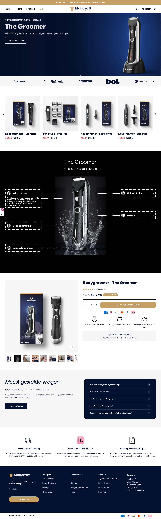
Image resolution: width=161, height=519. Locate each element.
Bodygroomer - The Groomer (110, 282)
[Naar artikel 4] (35, 359)
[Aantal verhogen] (96, 305)
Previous (44, 81)
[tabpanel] (80, 44)
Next (153, 81)
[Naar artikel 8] (70, 359)
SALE (41, 9)
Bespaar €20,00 (110, 295)
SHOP (7, 9)
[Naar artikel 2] (17, 359)
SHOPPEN (13, 41)
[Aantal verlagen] (86, 305)
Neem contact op (16, 406)
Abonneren (24, 499)
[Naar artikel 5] (43, 359)
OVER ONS (30, 9)
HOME (19, 9)
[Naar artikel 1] (8, 359)
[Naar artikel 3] (26, 359)
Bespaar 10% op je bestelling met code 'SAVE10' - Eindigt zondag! (80, 2)
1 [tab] (80, 75)
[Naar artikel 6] (52, 359)
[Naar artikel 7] (61, 359)
